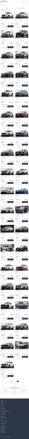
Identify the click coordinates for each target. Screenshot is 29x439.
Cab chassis (5, 390)
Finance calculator (3, 417)
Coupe (14, 390)
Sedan (14, 391)
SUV (5, 391)
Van (5, 393)
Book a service (3, 414)
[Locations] (25, 1)
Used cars (2, 403)
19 (16, 381)
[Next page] (18, 381)
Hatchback (23, 390)
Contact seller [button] (4, 26)
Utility (24, 391)
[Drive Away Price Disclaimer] (18, 24)
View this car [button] (10, 26)
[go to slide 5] (8, 155)
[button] (7, 8)
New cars (2, 404)
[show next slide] (12, 15)
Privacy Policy (9, 436)
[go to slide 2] (6, 155)
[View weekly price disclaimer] (27, 24)
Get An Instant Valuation (4, 421)
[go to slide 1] (20, 155)
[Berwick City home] (4, 1)
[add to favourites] (13, 20)
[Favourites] (23, 1)
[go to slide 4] (22, 155)
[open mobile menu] (27, 1)
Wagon (14, 393)
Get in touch (2, 427)
